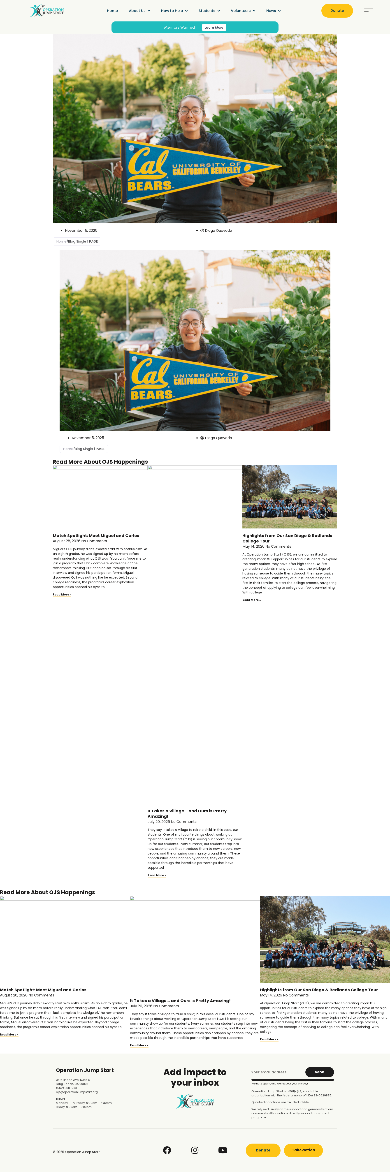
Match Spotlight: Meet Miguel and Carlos (96, 535)
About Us (137, 10)
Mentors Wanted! (179, 27)
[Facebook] (167, 1150)
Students (207, 10)
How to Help (172, 10)
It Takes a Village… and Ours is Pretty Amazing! (187, 813)
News (271, 10)
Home (112, 10)
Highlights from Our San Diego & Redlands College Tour (287, 538)
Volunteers (241, 10)
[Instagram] (195, 1150)
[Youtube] (223, 1150)
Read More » (62, 594)
